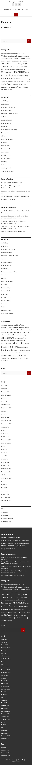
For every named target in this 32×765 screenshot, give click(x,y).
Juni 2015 (4, 449)
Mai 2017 (4, 414)
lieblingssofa (21, 69)
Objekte (3, 136)
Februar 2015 (5, 462)
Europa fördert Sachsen (8, 199)
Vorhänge (12, 87)
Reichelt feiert (5, 155)
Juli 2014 (3, 481)
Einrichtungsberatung (8, 107)
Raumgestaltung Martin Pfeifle (11, 216)
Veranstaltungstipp (7, 171)
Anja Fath (4, 211)
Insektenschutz (17, 63)
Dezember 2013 (6, 497)
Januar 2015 (5, 465)
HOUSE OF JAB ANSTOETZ (9, 113)
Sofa (2, 84)
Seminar (28, 81)
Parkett (4, 75)
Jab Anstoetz (7, 66)
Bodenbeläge (25, 56)
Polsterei (14, 75)
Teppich (22, 84)
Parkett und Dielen (7, 139)
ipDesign (24, 64)
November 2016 (6, 420)
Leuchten (23, 67)
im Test (3, 117)
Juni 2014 (4, 484)
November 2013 (6, 500)
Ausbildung (4, 101)
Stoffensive (15, 84)
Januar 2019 (5, 392)
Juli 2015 (3, 446)
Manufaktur (5, 72)
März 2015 (4, 459)
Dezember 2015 (6, 440)
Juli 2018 (3, 398)
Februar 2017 (5, 417)
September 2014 (6, 478)
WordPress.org (6, 521)
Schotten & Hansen (19, 81)
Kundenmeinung (6, 123)
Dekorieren (8, 58)
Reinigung (28, 79)
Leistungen (4, 126)
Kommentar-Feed (7, 518)
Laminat (17, 67)
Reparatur (3, 81)
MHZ (11, 72)
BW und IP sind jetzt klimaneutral (11, 182)
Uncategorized (6, 168)
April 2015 (4, 456)
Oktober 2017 (5, 404)
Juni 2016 (4, 430)
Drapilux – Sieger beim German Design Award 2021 (15, 543)
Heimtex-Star (11, 61)
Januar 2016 (5, 436)
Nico (2, 231)
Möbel (27, 72)
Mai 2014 (4, 488)
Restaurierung (5, 158)
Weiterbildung (22, 87)
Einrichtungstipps (6, 110)
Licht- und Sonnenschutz (9, 69)
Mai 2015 (4, 452)
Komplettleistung (6, 120)
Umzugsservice (4, 87)
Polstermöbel (7, 78)
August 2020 (5, 388)
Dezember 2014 (6, 468)
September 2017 (6, 408)
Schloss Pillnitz (9, 81)
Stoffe (10, 84)
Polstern (17, 79)
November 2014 (6, 472)
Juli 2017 (3, 411)
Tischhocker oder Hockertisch (15, 231)
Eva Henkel (14, 58)
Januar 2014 (5, 494)
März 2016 (4, 433)
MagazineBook (26, 760)
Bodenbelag (16, 56)
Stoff (6, 84)
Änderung (10, 89)
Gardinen (21, 58)
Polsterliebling (5, 145)
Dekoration (3, 58)
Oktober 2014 (5, 475)
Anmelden (4, 512)
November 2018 (6, 395)
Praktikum (23, 79)
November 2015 (6, 443)
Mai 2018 (4, 401)
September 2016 (6, 424)
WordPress (12, 760)
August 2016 (5, 427)
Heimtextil (18, 61)
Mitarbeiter (19, 71)
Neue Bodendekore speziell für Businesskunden (15, 540)
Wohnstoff (4, 89)
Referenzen (5, 152)
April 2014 (4, 491)
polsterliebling (23, 75)
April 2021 (4, 385)
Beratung (13, 53)
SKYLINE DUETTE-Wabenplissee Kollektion (15, 196)
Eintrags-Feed (5, 515)
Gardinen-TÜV (7, 27)
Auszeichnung (5, 53)
